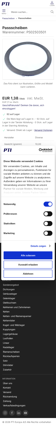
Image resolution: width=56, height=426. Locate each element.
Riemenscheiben (11, 351)
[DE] (6, 4)
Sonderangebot (11, 284)
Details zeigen (38, 246)
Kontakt (7, 387)
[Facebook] (12, 413)
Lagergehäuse (10, 334)
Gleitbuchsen (9, 302)
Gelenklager (9, 298)
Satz (5, 360)
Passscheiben (8, 18)
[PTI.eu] (5, 413)
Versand (7, 392)
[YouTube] (25, 413)
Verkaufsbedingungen (14, 405)
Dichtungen (9, 289)
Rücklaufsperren (11, 356)
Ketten (6, 311)
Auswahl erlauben (28, 264)
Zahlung (7, 401)
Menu (4, 13)
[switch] (48, 213)
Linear (6, 343)
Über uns (7, 383)
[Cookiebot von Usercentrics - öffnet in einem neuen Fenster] (39, 150)
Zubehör (7, 369)
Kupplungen (9, 329)
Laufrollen (8, 338)
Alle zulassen (28, 255)
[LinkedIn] (18, 413)
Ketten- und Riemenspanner (17, 316)
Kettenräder (9, 320)
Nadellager (8, 347)
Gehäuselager (10, 293)
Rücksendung (10, 396)
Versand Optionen (43, 130)
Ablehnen (28, 273)
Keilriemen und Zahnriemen (16, 307)
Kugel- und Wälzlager (14, 325)
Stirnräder (8, 365)
